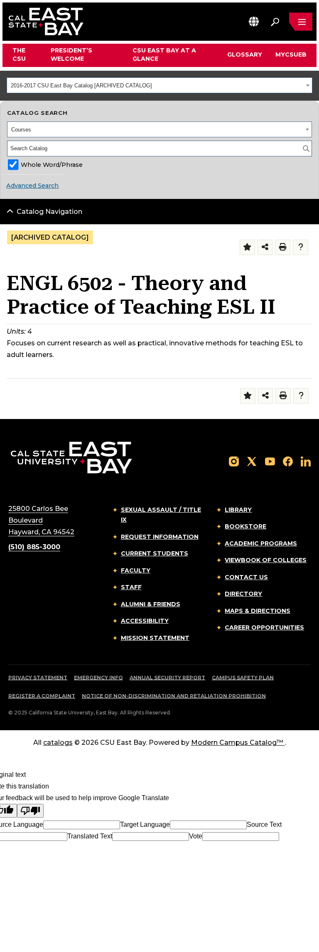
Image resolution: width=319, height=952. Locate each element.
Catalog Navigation (49, 212)
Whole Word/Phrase (52, 165)
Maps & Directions (257, 611)
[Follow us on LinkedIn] (306, 461)
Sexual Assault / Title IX (161, 515)
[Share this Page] (265, 247)
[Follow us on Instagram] (234, 461)
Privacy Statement (37, 677)
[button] (254, 21)
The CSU (19, 54)
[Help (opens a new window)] (300, 247)
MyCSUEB (291, 54)
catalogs (58, 742)
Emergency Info (98, 677)
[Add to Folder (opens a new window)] (247, 247)
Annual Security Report (167, 677)
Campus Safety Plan (243, 677)
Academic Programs (261, 543)
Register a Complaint (41, 696)
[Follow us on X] (252, 461)
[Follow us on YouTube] (270, 461)
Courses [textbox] (21, 129)
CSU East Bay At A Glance (164, 54)
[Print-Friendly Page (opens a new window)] (282, 247)
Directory (243, 593)
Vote (195, 836)
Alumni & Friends (150, 604)
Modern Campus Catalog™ (237, 742)
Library (238, 509)
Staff (131, 587)
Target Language (145, 824)
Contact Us (246, 577)
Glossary (244, 54)
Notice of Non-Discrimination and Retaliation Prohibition (174, 696)
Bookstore (245, 526)
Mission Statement (155, 638)
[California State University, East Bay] (71, 457)
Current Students (154, 553)
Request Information (160, 536)
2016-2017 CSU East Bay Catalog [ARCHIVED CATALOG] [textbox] (81, 85)
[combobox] (159, 85)
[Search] (306, 148)
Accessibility (145, 621)
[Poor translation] (30, 811)
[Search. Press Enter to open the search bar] (274, 21)
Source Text (264, 824)
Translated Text (89, 836)
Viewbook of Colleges (266, 560)
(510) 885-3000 (34, 547)
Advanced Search (32, 185)
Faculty (135, 570)
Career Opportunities (264, 627)
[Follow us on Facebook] (288, 461)
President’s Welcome (71, 54)
